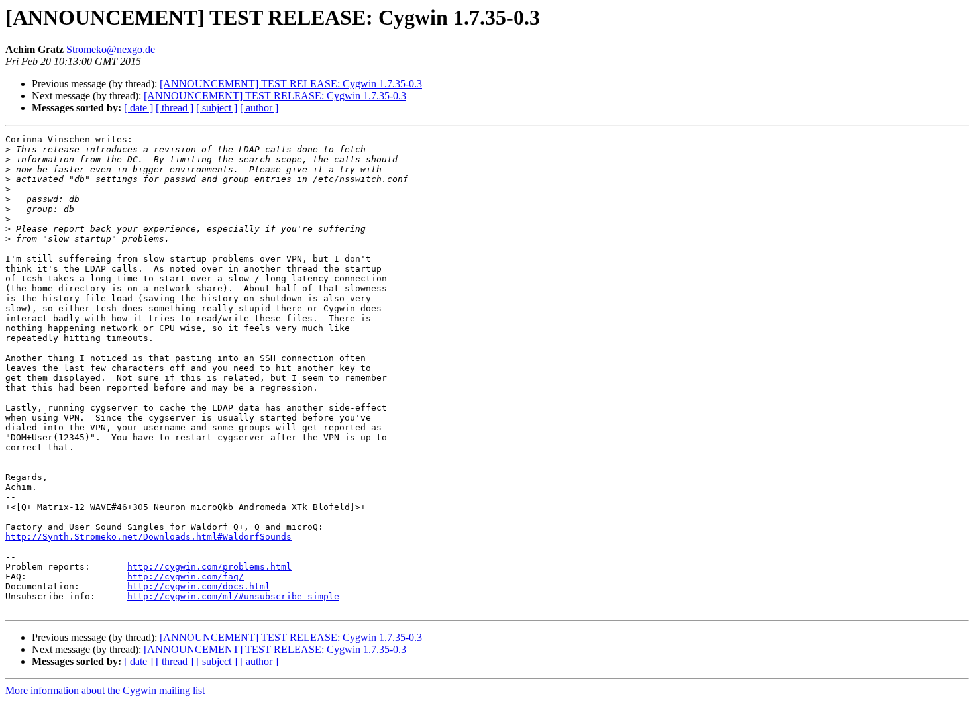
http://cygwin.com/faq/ (185, 576)
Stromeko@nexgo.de (110, 49)
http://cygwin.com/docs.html (198, 586)
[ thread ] (174, 107)
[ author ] (259, 107)
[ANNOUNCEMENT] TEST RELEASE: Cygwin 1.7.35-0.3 (291, 83)
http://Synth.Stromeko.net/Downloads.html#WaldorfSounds (148, 537)
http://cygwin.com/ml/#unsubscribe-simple (233, 596)
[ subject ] (216, 107)
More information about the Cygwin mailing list (105, 690)
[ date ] (138, 107)
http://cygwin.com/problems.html (209, 567)
